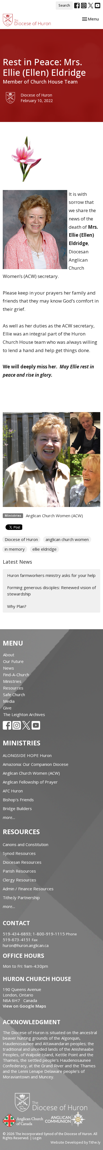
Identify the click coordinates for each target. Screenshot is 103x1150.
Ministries (12, 681)
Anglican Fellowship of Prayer (30, 782)
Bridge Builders (17, 808)
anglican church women (67, 539)
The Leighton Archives (24, 714)
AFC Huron (13, 790)
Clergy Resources (19, 880)
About (8, 654)
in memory (15, 549)
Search (64, 5)
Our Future (13, 661)
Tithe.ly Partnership (21, 897)
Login (37, 1138)
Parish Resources (19, 871)
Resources (13, 688)
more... (9, 817)
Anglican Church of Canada (23, 1120)
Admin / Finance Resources (28, 888)
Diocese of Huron (21, 539)
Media (9, 701)
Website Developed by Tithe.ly (75, 1142)
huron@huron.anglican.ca (26, 945)
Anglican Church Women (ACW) (54, 515)
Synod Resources (19, 853)
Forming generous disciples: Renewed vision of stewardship (51, 591)
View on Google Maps (24, 1006)
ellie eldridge (44, 549)
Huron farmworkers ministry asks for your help (51, 575)
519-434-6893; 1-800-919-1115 (34, 933)
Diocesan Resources (22, 862)
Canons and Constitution (25, 844)
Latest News (17, 561)
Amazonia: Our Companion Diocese (35, 764)
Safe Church (14, 694)
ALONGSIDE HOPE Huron (27, 755)
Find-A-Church (16, 674)
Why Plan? (16, 606)
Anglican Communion (65, 1119)
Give (7, 708)
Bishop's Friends (18, 799)
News (8, 668)
